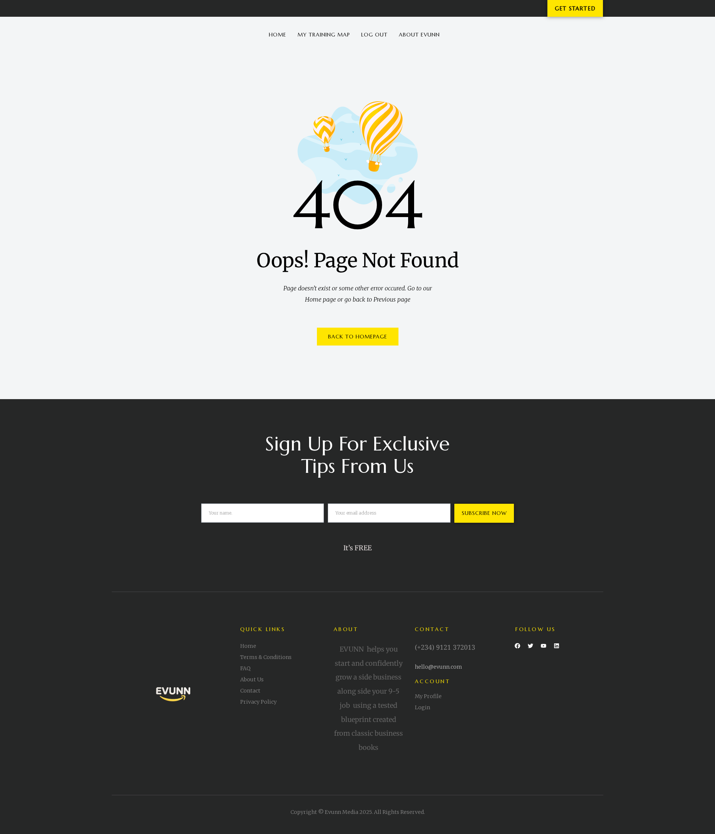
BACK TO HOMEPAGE (357, 336)
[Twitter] (530, 646)
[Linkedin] (556, 646)
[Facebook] (517, 646)
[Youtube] (543, 646)
